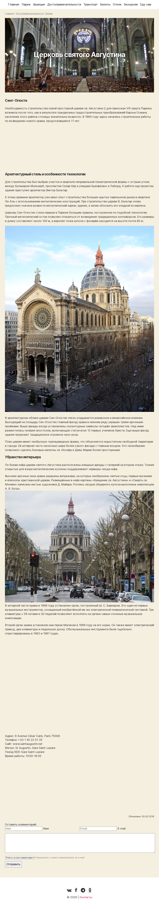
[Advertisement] (79, 147)
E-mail (122, 828)
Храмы (49, 13)
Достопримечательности (64, 4)
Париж (26, 4)
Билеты (105, 4)
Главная (13, 4)
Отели (117, 4)
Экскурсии (131, 4)
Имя (46, 828)
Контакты (86, 897)
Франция (39, 4)
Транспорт (91, 4)
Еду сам (145, 4)
